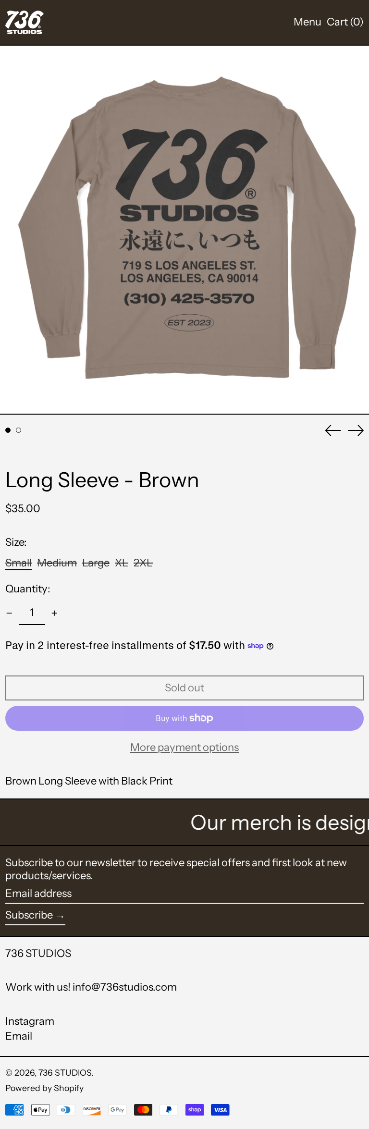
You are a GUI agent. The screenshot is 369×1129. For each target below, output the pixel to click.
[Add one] (54, 613)
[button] (345, 22)
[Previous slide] (333, 430)
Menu (307, 21)
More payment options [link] (184, 747)
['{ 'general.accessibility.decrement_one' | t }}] (9, 613)
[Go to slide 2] (18, 430)
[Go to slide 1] (8, 430)
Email (18, 1036)
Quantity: (27, 589)
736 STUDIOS (38, 953)
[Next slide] (356, 430)
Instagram (29, 1021)
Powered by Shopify (44, 1088)
